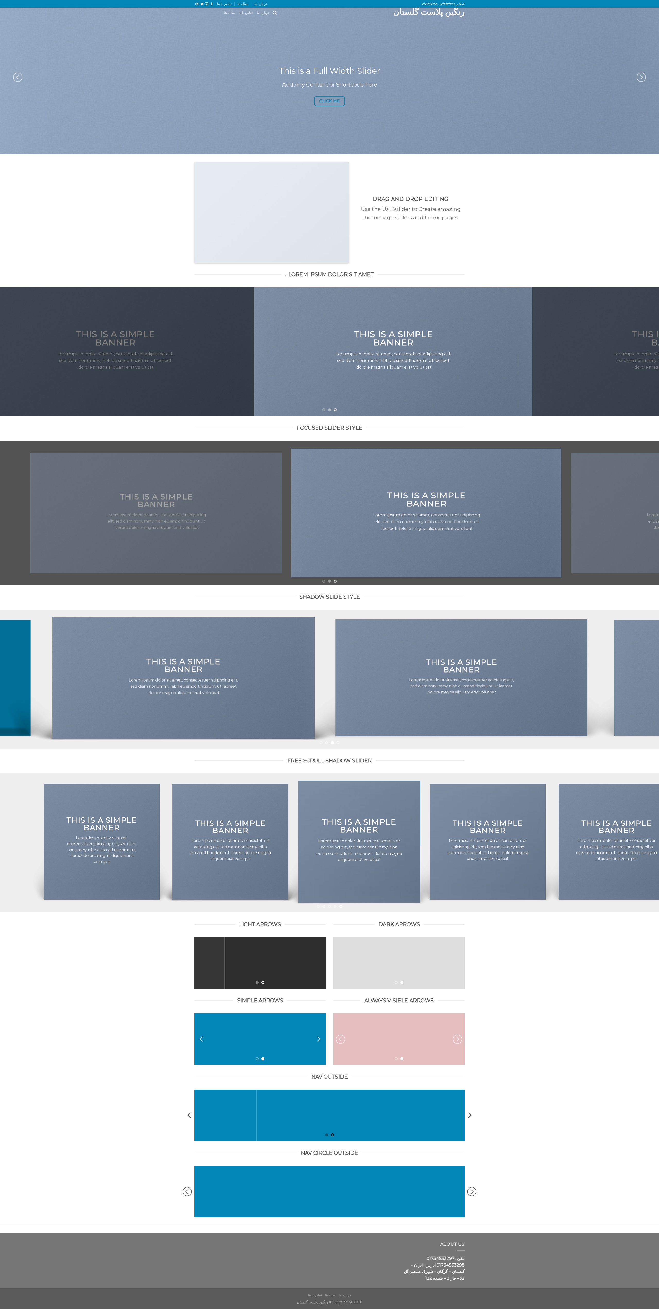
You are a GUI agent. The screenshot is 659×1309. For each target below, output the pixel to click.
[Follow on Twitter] (201, 4)
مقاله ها (242, 4)
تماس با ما (224, 4)
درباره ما (263, 13)
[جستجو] (275, 13)
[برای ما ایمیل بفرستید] (196, 4)
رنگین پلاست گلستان (429, 12)
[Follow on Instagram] (206, 4)
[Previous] (641, 77)
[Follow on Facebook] (211, 4)
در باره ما (260, 4)
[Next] (17, 77)
